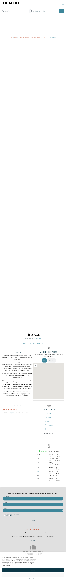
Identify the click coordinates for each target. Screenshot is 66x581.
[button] (63, 4)
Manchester (40, 37)
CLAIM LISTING (48, 433)
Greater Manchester (31, 37)
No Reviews (37, 338)
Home (11, 37)
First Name (7, 496)
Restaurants (47, 37)
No (11, 516)
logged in (12, 413)
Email (5, 502)
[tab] (44, 360)
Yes (6, 516)
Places (15, 37)
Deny (33, 574)
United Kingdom (22, 37)
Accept (33, 570)
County (6, 508)
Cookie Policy (29, 578)
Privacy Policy (36, 578)
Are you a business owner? (12, 514)
